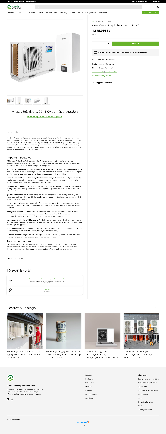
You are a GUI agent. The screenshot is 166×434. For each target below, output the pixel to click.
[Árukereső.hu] (83, 423)
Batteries (88, 390)
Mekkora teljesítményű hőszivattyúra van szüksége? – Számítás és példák (139, 354)
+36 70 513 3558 (111, 72)
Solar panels (89, 383)
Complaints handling (145, 402)
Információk (103, 13)
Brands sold (89, 398)
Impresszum (142, 387)
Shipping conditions (145, 410)
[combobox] (88, 7)
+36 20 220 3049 (98, 72)
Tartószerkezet (51, 13)
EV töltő (40, 13)
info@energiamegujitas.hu (140, 1)
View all (156, 308)
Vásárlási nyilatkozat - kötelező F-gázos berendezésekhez (47, 279)
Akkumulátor (29, 13)
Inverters (88, 387)
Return (140, 406)
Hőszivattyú (63, 13)
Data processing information (148, 383)
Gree (93, 21)
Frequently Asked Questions (148, 390)
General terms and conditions (148, 379)
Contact (140, 398)
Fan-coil (80, 13)
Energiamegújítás (15, 419)
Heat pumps (89, 379)
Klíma (72, 13)
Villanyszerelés (91, 13)
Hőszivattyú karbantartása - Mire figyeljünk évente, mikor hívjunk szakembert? (24, 354)
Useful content (143, 394)
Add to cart (135, 44)
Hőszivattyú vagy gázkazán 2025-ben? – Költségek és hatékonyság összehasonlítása (63, 354)
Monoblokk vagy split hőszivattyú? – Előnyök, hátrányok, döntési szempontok (101, 354)
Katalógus (47, 289)
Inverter (19, 13)
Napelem (10, 13)
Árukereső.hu (83, 426)
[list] (45, 57)
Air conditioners (91, 394)
